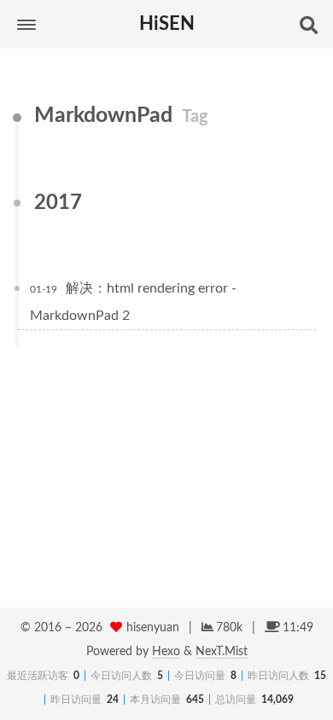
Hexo (166, 652)
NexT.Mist (222, 652)
